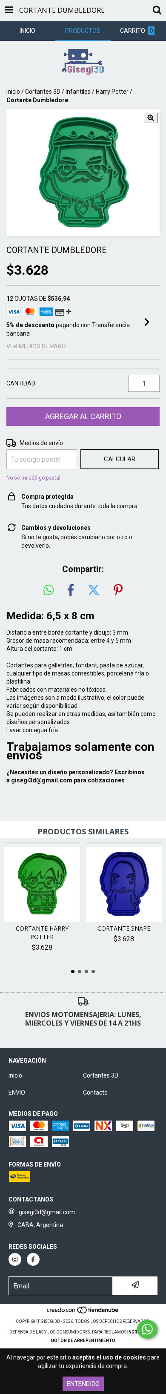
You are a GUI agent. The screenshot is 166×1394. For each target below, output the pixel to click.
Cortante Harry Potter (42, 932)
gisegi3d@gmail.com (41, 780)
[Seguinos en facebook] (33, 1259)
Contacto (95, 1092)
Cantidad (20, 383)
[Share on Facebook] (71, 590)
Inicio (13, 91)
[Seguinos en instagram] (15, 1259)
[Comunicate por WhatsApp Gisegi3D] (147, 1329)
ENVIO (17, 1092)
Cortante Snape (123, 928)
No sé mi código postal (33, 478)
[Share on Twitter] (94, 590)
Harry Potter (112, 91)
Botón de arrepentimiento (83, 1340)
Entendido (83, 1384)
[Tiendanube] (83, 1313)
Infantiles (78, 91)
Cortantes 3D (42, 91)
